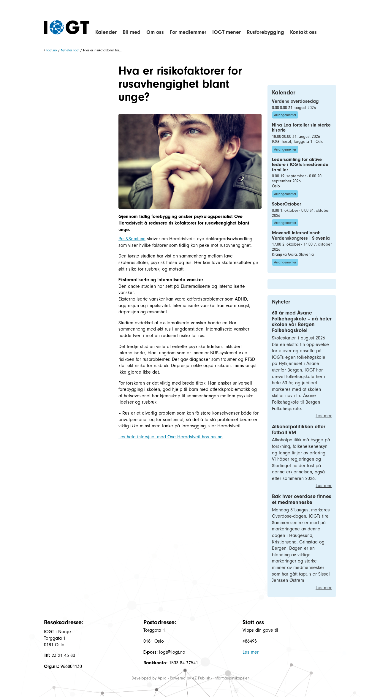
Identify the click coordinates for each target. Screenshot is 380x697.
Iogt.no (51, 50)
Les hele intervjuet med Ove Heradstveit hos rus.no (170, 437)
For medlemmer (188, 32)
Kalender (106, 32)
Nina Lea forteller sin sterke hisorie (301, 127)
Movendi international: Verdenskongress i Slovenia (301, 235)
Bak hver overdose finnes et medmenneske (301, 499)
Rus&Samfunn (131, 238)
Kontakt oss (303, 32)
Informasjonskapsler (231, 678)
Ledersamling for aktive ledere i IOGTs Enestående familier (300, 165)
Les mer (324, 415)
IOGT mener (226, 32)
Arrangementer (285, 115)
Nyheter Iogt (70, 50)
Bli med (131, 32)
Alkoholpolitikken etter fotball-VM (298, 429)
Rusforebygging (265, 32)
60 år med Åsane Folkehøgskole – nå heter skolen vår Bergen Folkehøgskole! (302, 322)
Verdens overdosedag (295, 101)
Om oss (155, 32)
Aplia (162, 678)
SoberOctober (286, 204)
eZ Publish (201, 678)
